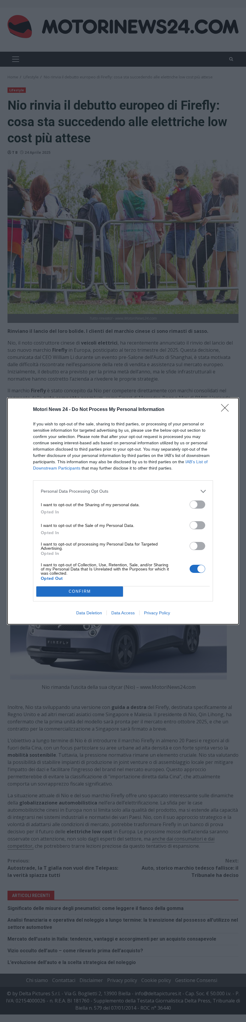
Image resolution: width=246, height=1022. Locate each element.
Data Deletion (89, 612)
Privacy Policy (157, 612)
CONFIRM (80, 591)
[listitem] (123, 491)
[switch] (197, 504)
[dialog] (123, 511)
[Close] (226, 409)
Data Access (123, 612)
